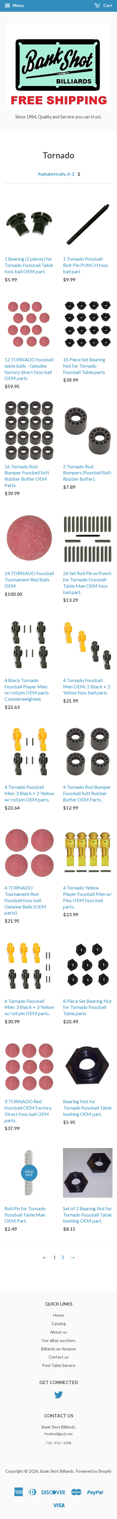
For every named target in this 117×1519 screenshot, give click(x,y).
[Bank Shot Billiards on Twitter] (58, 1394)
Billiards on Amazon (58, 1348)
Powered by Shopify (94, 1471)
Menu (18, 5)
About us (58, 1332)
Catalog (59, 1323)
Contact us (59, 1357)
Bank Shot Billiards (57, 1471)
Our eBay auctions (58, 1340)
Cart (107, 5)
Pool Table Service (58, 1365)
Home (58, 1315)
